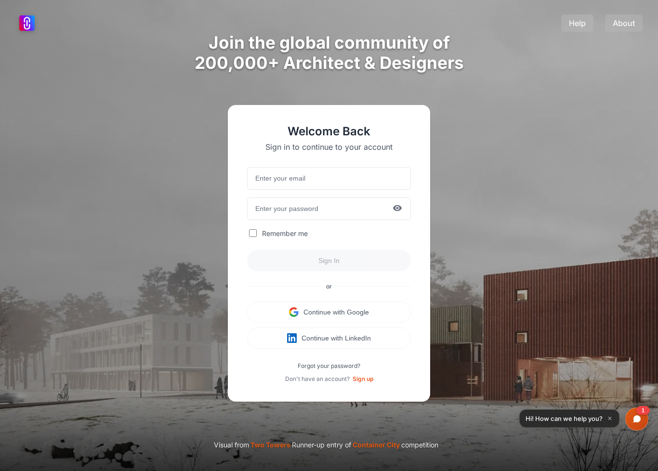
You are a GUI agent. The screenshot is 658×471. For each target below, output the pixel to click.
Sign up (363, 378)
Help (577, 23)
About (624, 23)
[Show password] (397, 208)
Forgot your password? (329, 365)
